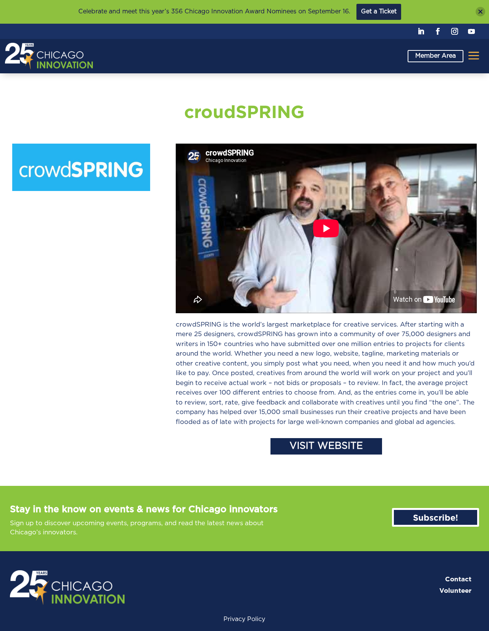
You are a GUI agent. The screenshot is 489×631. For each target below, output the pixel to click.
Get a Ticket (379, 11)
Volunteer (455, 590)
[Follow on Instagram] (454, 31)
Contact (458, 579)
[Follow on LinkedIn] (421, 31)
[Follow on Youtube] (471, 31)
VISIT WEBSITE (326, 446)
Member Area (435, 56)
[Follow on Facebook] (438, 31)
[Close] (480, 11)
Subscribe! (435, 517)
